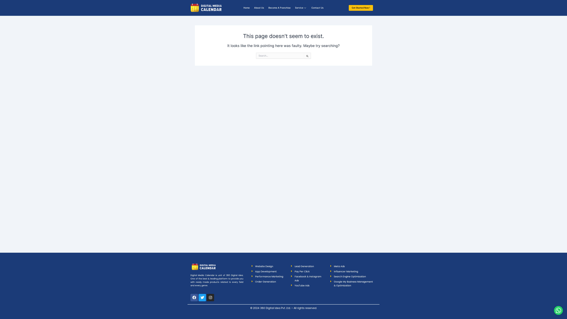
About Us (259, 7)
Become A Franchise (279, 7)
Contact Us (317, 7)
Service (299, 7)
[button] (558, 310)
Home (246, 7)
